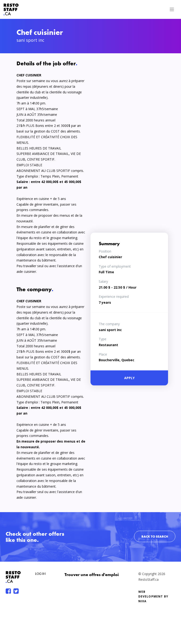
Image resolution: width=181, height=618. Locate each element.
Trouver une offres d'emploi (92, 574)
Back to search (154, 536)
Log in (40, 574)
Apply (129, 378)
